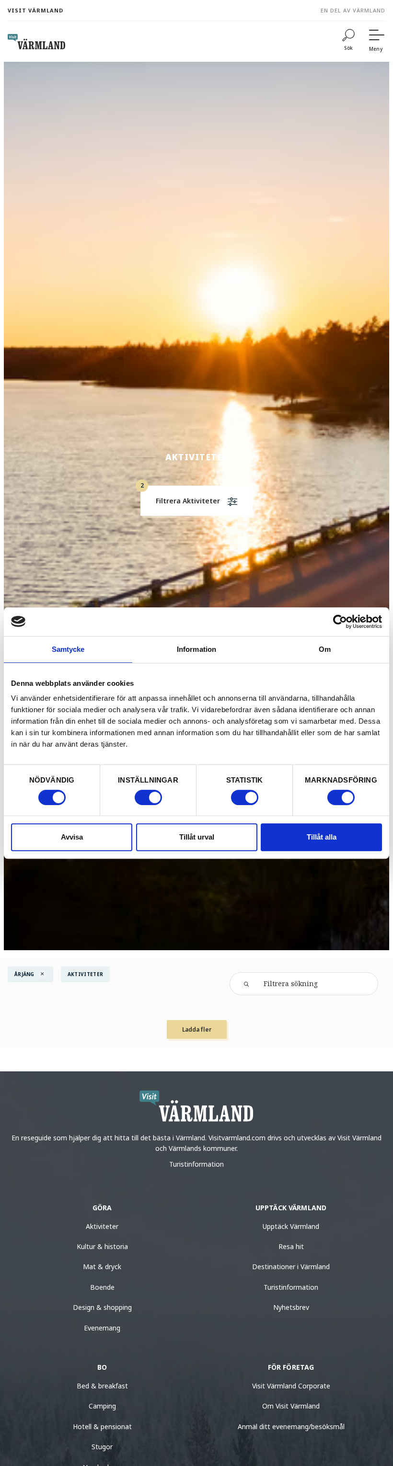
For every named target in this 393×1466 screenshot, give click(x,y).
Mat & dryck (102, 1266)
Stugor (102, 1446)
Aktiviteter (102, 1226)
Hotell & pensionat (102, 1426)
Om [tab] (325, 649)
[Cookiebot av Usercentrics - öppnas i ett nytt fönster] (340, 621)
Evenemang (102, 1327)
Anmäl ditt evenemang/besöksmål (291, 1426)
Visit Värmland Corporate (291, 1385)
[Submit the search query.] (246, 983)
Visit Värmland (35, 10)
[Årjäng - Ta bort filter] (42, 974)
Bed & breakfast (102, 1385)
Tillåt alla (321, 837)
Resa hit (291, 1246)
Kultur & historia (102, 1246)
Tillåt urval (196, 837)
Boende (102, 1287)
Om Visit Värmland (291, 1405)
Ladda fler (196, 1029)
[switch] (148, 797)
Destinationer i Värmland (291, 1266)
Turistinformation (196, 1164)
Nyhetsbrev (291, 1307)
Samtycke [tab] (68, 649)
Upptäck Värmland (291, 1226)
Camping (102, 1405)
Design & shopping (102, 1307)
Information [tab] (196, 649)
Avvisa (72, 837)
